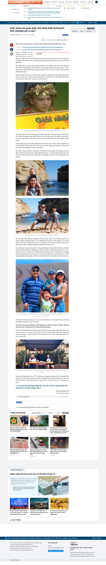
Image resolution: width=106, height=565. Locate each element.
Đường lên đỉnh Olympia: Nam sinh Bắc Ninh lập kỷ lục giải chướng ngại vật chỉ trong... (42, 49)
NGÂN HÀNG (38, 22)
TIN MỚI (39, 54)
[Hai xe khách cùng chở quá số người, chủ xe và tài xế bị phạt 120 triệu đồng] (59, 442)
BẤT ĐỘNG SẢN (23, 22)
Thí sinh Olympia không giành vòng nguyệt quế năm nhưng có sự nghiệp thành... (43, 47)
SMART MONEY (45, 22)
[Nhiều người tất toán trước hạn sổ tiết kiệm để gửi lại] (53, 485)
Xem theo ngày (36, 413)
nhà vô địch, (38, 407)
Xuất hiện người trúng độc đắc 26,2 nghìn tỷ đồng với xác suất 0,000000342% (18, 451)
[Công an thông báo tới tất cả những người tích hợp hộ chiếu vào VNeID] (19, 421)
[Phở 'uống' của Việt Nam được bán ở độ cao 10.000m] (39, 421)
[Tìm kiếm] (90, 28)
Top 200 (98, 538)
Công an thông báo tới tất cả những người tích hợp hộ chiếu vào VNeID (18, 429)
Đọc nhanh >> (60, 6)
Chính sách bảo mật (14, 560)
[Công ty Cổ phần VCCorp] (83, 544)
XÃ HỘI (9, 22)
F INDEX (95, 22)
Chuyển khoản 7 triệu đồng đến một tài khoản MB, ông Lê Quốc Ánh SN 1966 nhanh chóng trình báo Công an (24, 489)
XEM (65, 413)
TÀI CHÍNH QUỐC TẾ (54, 22)
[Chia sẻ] (11, 49)
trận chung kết (45, 407)
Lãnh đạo (89, 31)
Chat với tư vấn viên (56, 550)
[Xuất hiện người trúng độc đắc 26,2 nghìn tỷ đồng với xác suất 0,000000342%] (19, 442)
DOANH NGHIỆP (31, 22)
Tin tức (82, 31)
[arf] (42, 398)
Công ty (75, 31)
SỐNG (77, 22)
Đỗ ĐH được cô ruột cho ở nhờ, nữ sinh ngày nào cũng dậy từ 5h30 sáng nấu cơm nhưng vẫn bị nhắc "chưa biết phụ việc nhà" (59, 430)
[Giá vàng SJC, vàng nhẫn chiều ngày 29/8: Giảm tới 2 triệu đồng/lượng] (59, 503)
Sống (33, 35)
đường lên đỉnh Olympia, (28, 407)
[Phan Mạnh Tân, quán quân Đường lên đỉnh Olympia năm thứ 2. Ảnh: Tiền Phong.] (42, 105)
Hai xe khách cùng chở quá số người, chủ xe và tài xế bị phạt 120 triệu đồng (58, 451)
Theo (42, 396)
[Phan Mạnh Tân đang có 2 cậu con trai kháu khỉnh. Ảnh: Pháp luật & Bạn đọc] (42, 215)
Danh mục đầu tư (16, 12)
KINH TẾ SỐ (66, 22)
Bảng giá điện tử (16, 9)
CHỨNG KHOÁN (15, 22)
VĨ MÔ (61, 22)
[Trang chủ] (6, 22)
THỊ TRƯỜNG (72, 22)
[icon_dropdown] (96, 2)
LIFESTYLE (82, 22)
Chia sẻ (65, 35)
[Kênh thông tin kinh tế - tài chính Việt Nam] (25, 2)
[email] (11, 54)
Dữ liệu (90, 22)
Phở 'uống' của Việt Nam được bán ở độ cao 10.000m (38, 428)
